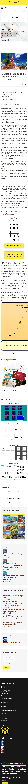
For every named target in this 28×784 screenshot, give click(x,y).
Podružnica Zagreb (6, 690)
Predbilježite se (5, 170)
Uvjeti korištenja (4, 715)
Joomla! (3, 763)
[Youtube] (16, 1)
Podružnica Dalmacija (6, 695)
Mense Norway (10, 214)
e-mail (7, 209)
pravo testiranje (11, 257)
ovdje (25, 205)
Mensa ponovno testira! (11, 642)
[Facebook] (20, 84)
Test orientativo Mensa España (14, 498)
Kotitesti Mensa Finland (14, 495)
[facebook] (13, 1)
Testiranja (9, 104)
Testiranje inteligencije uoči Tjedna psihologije (12, 624)
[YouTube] (14, 749)
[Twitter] (23, 84)
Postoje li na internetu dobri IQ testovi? (10, 44)
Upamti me (5, 664)
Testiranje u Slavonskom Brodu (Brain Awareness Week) (14, 618)
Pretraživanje (4, 720)
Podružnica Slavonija (6, 705)
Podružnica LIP (5, 701)
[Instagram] (20, 1)
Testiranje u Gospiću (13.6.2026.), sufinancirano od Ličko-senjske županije (13, 565)
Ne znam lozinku (17, 663)
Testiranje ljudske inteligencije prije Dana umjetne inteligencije (13, 577)
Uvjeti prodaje (4, 718)
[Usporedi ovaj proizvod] (12, 30)
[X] (14, 747)
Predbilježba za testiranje (10, 25)
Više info (14, 353)
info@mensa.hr (5, 687)
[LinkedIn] (18, 1)
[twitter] (14, 1)
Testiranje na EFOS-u (11, 99)
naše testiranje (18, 195)
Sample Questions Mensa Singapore (14, 502)
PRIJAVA (15, 2)
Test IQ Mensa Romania (14, 491)
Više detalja (4, 392)
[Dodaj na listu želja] (10, 30)
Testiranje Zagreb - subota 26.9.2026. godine (10, 34)
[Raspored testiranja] (14, 526)
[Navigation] (26, 7)
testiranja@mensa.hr (20, 175)
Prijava (6, 667)
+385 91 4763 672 (5, 686)
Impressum (3, 713)
